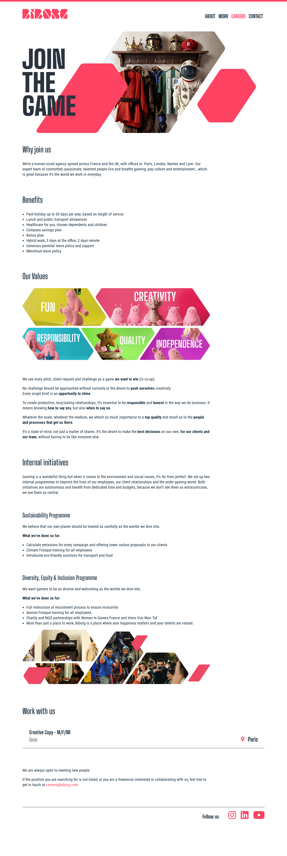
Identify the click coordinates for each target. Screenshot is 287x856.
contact (256, 16)
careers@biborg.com (62, 784)
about (210, 16)
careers (238, 16)
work (223, 16)
